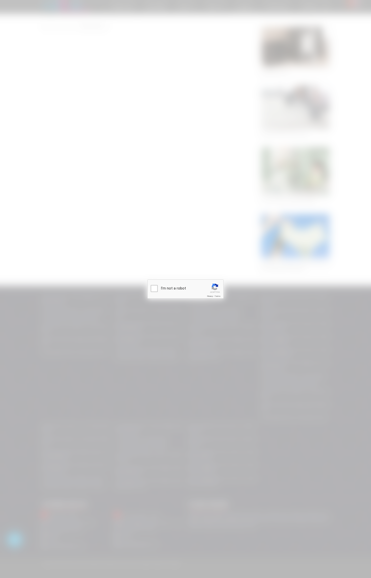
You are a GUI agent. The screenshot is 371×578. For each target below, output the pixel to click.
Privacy (210, 296)
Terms (218, 296)
